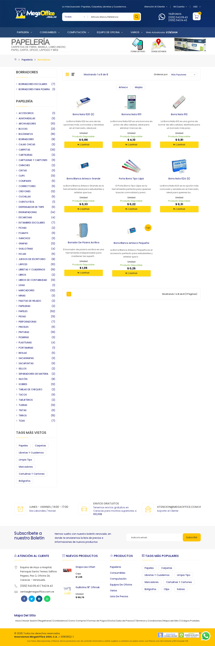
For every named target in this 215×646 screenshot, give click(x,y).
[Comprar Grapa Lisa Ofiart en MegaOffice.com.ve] (67, 570)
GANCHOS (24, 238)
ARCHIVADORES (27, 123)
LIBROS (22, 274)
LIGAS (22, 285)
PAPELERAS (24, 306)
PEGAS (22, 316)
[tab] (67, 74)
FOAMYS (23, 233)
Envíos (111, 620)
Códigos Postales (190, 620)
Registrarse (45, 620)
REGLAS (23, 353)
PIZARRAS (24, 337)
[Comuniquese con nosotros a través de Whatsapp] (162, 18)
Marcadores (26, 466)
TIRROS (23, 415)
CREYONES (25, 191)
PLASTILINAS (25, 342)
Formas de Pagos (97, 620)
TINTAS (23, 410)
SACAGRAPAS (26, 358)
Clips (166, 589)
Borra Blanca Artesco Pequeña (131, 243)
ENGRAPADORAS (28, 212)
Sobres (181, 589)
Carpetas (96, 6)
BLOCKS (23, 128)
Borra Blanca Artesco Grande (83, 178)
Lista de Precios (119, 596)
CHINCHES (24, 165)
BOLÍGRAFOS (26, 134)
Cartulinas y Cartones (32, 474)
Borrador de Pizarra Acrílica (83, 242)
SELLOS (23, 368)
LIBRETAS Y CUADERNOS (32, 269)
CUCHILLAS (25, 196)
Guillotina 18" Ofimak (88, 587)
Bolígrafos (24, 481)
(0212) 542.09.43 (178, 17)
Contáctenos (60, 620)
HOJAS (22, 254)
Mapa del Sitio (171, 620)
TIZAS (22, 420)
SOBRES (23, 384)
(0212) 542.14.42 (177, 20)
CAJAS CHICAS (27, 144)
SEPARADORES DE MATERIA (33, 373)
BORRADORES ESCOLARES (33, 84)
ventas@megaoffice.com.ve (37, 591)
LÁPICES (23, 264)
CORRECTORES (27, 186)
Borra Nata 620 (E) (83, 114)
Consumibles (117, 573)
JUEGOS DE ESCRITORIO (32, 259)
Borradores (44, 59)
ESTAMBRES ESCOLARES (32, 222)
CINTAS (23, 170)
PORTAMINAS (26, 347)
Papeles (85, 6)
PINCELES (24, 327)
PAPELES (23, 311)
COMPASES (25, 181)
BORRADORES (26, 139)
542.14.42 (47, 585)
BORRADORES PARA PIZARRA (34, 89)
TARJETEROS (26, 400)
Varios (113, 590)
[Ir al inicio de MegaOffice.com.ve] (15, 59)
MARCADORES (26, 290)
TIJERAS (23, 405)
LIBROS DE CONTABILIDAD (33, 280)
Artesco (123, 87)
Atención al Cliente (154, 6)
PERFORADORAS (27, 321)
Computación (118, 578)
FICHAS (23, 228)
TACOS (23, 394)
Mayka (138, 87)
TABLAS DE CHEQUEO (30, 389)
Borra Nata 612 (179, 114)
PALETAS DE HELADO (30, 300)
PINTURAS (24, 332)
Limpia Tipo (25, 459)
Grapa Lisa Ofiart (85, 567)
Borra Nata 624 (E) (179, 178)
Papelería (27, 59)
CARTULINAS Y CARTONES (33, 160)
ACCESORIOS (26, 113)
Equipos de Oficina (121, 584)
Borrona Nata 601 (131, 114)
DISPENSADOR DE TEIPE (31, 207)
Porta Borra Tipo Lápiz (131, 178)
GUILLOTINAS (26, 248)
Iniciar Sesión (30, 620)
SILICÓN (23, 379)
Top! (148, 227)
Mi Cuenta (179, 6)
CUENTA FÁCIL (26, 201)
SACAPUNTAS (26, 363)
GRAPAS (23, 243)
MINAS (22, 295)
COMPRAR (84, 144)
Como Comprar (77, 620)
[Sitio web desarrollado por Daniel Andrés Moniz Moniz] (168, 634)
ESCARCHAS (25, 217)
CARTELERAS (25, 155)
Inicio (18, 620)
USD (195, 6)
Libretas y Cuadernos (114, 6)
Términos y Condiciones (148, 620)
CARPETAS (24, 149)
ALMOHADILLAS (27, 118)
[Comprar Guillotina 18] (67, 591)
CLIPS (22, 175)
